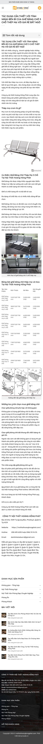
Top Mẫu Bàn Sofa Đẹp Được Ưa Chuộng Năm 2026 (24, 639)
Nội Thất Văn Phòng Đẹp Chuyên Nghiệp (17, 593)
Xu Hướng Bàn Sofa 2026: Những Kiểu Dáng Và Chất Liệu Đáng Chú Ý (24, 631)
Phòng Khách (7, 601)
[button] (3, 7)
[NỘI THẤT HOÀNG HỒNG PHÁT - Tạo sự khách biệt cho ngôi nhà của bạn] (21, 8)
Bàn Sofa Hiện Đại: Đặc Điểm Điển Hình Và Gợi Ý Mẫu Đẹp (24, 623)
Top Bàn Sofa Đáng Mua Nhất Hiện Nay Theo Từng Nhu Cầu (23, 656)
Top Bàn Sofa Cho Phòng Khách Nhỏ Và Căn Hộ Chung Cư (24, 614)
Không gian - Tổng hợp (11, 585)
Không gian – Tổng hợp (10, 706)
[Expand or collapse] (39, 35)
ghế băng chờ (17, 282)
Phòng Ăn (5, 597)
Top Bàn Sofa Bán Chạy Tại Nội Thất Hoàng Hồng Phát (23, 647)
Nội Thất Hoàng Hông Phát (18, 177)
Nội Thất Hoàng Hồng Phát (18, 284)
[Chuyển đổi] (40, 585)
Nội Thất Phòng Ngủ (9, 589)
